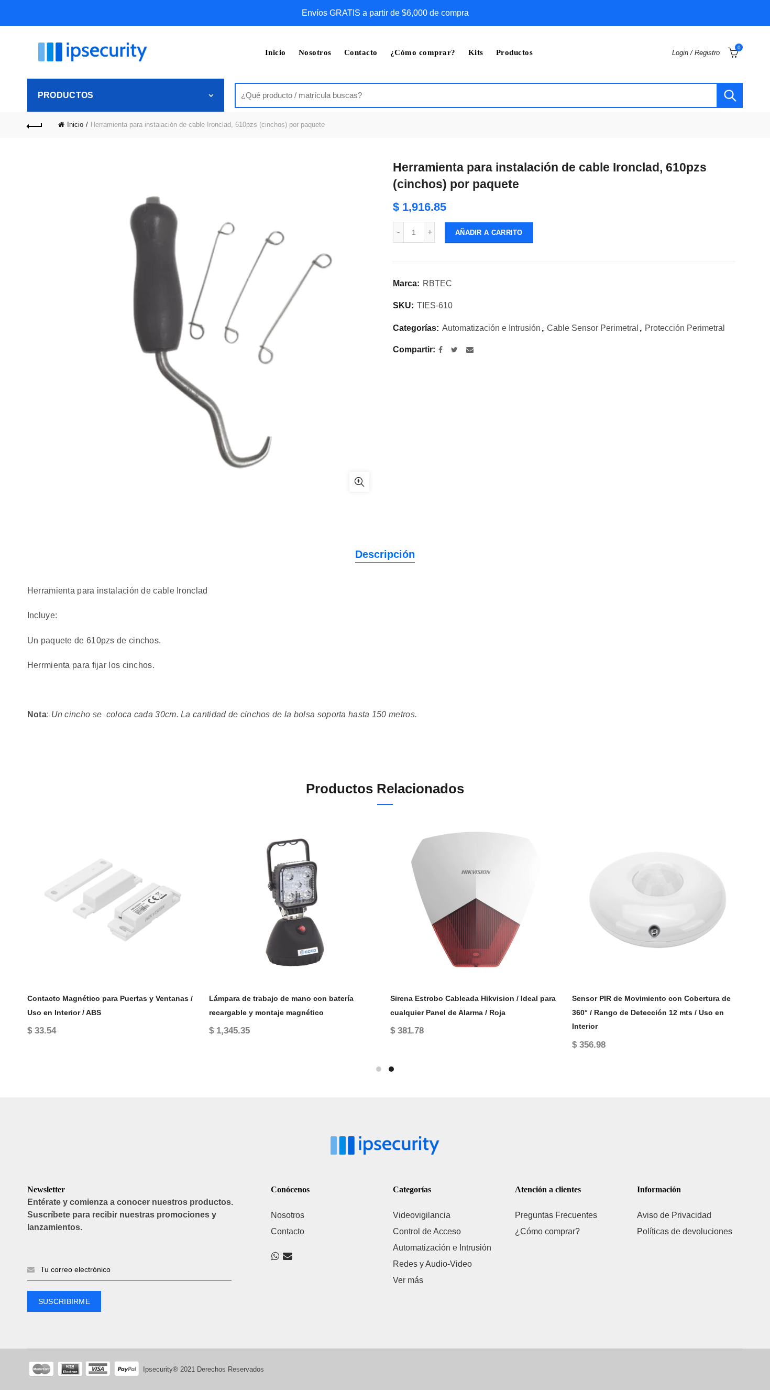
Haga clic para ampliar (359, 482)
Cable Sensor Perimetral (593, 328)
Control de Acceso (427, 1231)
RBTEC (437, 283)
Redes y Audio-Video (432, 1263)
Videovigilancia (421, 1215)
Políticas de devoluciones (684, 1231)
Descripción (385, 554)
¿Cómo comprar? (423, 52)
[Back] (35, 124)
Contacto (361, 52)
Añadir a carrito (489, 232)
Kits (475, 52)
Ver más (408, 1280)
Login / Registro (696, 53)
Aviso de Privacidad (674, 1215)
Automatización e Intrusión (491, 328)
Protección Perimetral (685, 328)
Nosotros (315, 52)
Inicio (275, 52)
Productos (514, 52)
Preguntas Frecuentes (556, 1215)
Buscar (730, 95)
